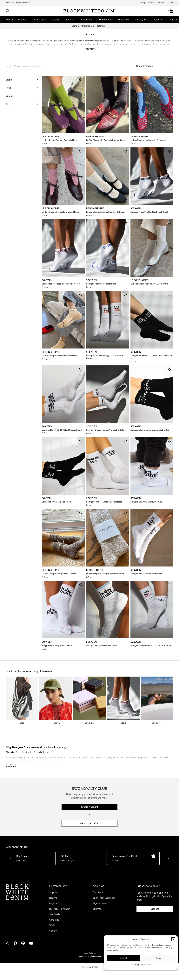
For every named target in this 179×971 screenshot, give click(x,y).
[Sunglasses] (157, 700)
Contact (53, 930)
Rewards (160, 3)
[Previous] (6, 26)
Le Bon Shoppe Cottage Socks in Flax (59, 574)
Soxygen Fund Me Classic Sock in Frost (104, 502)
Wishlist (151, 3)
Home (8, 66)
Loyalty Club (55, 903)
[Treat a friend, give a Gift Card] (89, 26)
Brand (9, 79)
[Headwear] (55, 700)
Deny (158, 958)
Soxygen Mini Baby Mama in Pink (57, 645)
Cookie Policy (134, 965)
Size (8, 104)
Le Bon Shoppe (50, 136)
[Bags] (22, 700)
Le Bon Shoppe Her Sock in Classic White (149, 284)
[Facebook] (15, 943)
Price (8, 88)
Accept (123, 958)
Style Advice (99, 903)
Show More (89, 49)
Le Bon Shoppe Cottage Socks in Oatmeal (105, 574)
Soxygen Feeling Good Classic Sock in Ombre (151, 645)
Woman (17, 66)
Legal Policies (90, 953)
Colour (9, 96)
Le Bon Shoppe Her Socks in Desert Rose (60, 212)
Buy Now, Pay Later (59, 909)
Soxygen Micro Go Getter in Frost (101, 284)
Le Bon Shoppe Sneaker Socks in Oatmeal (105, 212)
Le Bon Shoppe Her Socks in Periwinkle (148, 140)
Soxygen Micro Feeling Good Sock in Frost (61, 284)
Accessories (28, 66)
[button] (173, 939)
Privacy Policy (146, 965)
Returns (53, 898)
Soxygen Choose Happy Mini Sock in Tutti (105, 430)
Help (143, 3)
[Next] (172, 26)
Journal (97, 909)
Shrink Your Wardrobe (104, 898)
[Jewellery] (89, 700)
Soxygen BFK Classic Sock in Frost (146, 574)
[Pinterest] (23, 943)
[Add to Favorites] (81, 79)
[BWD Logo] (89, 10)
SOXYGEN (135, 208)
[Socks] (123, 700)
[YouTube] (31, 943)
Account (169, 3)
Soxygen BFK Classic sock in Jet (56, 502)
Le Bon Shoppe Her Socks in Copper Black (105, 140)
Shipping (53, 892)
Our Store (98, 892)
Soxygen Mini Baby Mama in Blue (101, 645)
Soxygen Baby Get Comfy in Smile (146, 502)
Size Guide (54, 914)
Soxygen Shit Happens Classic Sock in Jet (149, 430)
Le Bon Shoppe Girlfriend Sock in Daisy (59, 356)
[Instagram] (7, 943)
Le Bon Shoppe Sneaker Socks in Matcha (60, 140)
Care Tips (54, 919)
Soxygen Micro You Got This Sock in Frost (149, 212)
